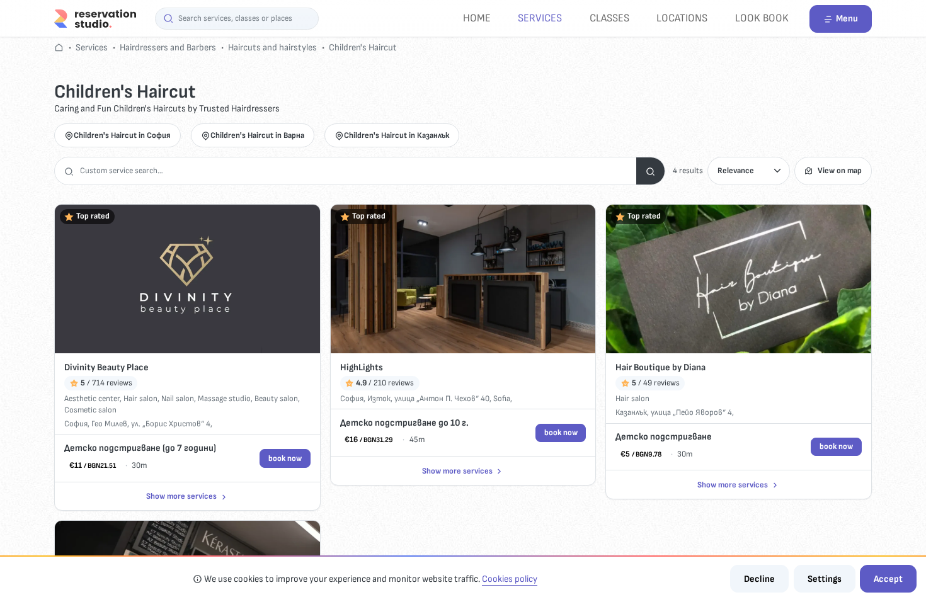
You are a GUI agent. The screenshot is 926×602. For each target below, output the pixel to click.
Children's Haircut (363, 48)
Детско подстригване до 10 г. (404, 423)
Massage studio (224, 399)
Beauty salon (276, 399)
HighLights (361, 367)
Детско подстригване (663, 437)
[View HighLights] (463, 279)
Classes (609, 18)
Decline (759, 579)
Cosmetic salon (90, 410)
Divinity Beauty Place (106, 367)
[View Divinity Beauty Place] (187, 279)
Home (477, 18)
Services (540, 18)
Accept (888, 579)
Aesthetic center (92, 399)
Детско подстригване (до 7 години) (140, 448)
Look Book (762, 18)
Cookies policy (509, 579)
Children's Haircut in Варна (257, 135)
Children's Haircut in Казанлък (396, 135)
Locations (681, 18)
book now (285, 458)
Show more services (181, 496)
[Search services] (650, 171)
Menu (847, 19)
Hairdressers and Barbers (168, 48)
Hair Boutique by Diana (660, 367)
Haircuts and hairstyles (272, 48)
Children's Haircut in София (122, 135)
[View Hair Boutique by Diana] (738, 279)
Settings (825, 579)
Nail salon (177, 399)
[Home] (95, 18)
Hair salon (140, 399)
